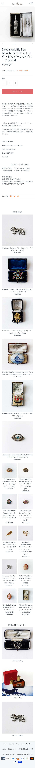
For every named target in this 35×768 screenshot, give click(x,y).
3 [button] (21, 44)
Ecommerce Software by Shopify (23, 754)
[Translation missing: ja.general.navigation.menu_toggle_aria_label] (2, 3)
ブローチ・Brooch (22, 71)
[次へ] (33, 44)
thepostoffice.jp (11, 754)
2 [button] (17, 44)
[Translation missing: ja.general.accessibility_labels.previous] (2, 44)
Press (17, 744)
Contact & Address (27, 744)
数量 (3, 79)
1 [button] (14, 44)
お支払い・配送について (9, 749)
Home (5, 744)
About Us (11, 744)
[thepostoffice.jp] (17, 3)
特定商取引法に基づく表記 (25, 749)
